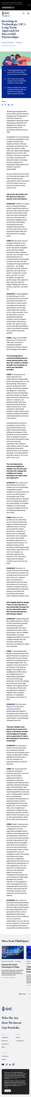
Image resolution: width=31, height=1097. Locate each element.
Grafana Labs (14, 458)
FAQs (3, 1047)
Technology (19, 42)
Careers (4, 1059)
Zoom (19, 275)
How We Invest (11, 1022)
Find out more (13, 1078)
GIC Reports (5, 1044)
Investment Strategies (8, 42)
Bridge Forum (11, 707)
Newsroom (5, 1040)
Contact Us (5, 1056)
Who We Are (10, 1018)
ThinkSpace (6, 16)
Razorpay (24, 455)
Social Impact (20, 1040)
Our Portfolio (10, 1027)
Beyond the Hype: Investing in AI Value (10, 965)
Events (18, 1037)
